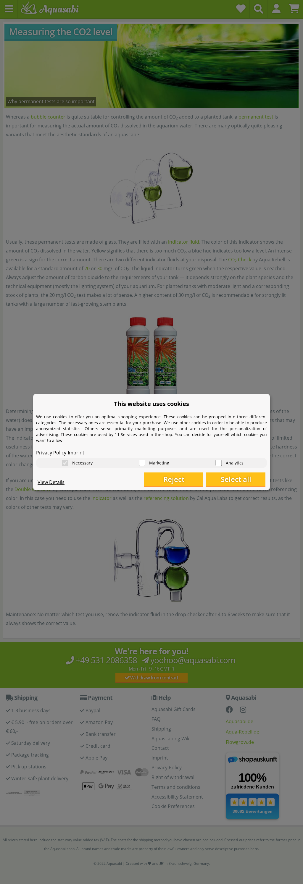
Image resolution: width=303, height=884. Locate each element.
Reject (173, 479)
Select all (236, 479)
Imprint (76, 452)
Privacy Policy (51, 452)
